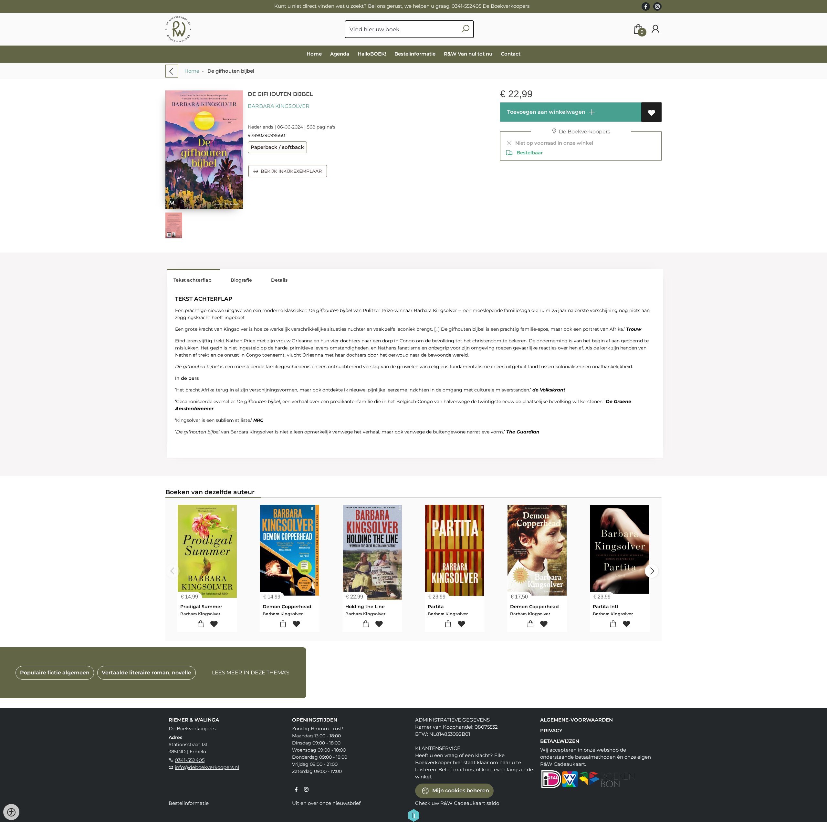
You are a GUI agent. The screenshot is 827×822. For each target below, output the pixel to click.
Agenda (339, 54)
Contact (510, 54)
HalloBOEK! (372, 54)
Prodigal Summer (201, 606)
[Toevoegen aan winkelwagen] (201, 624)
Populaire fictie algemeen (54, 673)
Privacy (551, 730)
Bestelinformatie (414, 54)
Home (314, 54)
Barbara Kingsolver (278, 106)
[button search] (465, 29)
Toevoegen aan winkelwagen (546, 112)
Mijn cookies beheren (460, 790)
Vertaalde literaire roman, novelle (146, 673)
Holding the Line (365, 606)
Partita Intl (605, 606)
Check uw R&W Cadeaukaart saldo (457, 803)
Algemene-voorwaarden (576, 720)
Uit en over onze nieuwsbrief (326, 803)
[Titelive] (413, 815)
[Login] (655, 29)
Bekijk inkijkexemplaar (290, 171)
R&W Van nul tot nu (468, 54)
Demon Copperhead (287, 606)
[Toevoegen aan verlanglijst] (651, 112)
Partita (436, 606)
